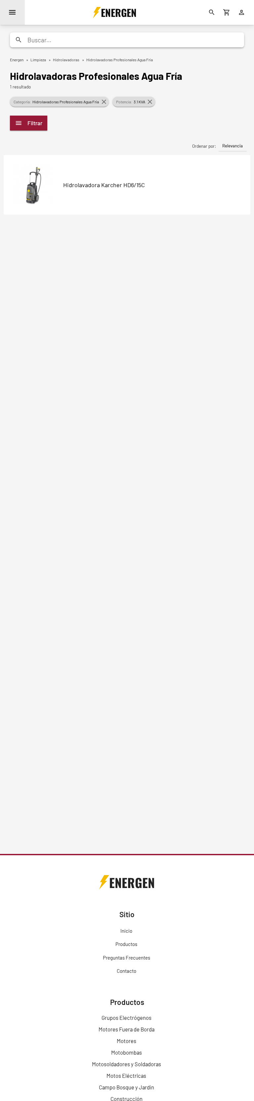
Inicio (126, 931)
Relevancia (232, 145)
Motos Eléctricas (126, 1075)
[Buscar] (211, 12)
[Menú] (12, 12)
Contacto (126, 971)
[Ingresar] (241, 12)
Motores (126, 1040)
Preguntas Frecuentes (126, 958)
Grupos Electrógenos (126, 1017)
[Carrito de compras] (226, 12)
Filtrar (34, 123)
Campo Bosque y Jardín (126, 1087)
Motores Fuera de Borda (126, 1029)
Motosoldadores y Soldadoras (126, 1064)
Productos (126, 944)
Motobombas (126, 1052)
